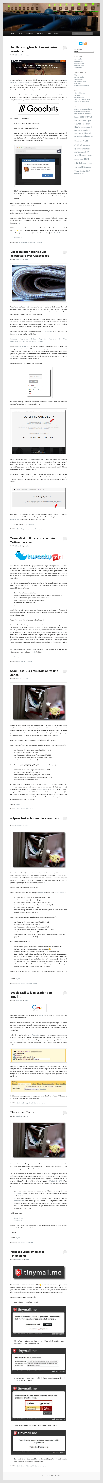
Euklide (33, 339)
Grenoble (77, 95)
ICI (19, 223)
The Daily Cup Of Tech (56, 1181)
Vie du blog (78, 171)
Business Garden (79, 77)
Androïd (85, 109)
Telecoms (28, 1466)
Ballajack (13, 339)
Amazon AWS (78, 109)
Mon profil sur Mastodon (81, 85)
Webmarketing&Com (17, 341)
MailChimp (19, 100)
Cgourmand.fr (78, 79)
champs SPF (60, 632)
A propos (20, 33)
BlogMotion (24, 339)
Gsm (76, 124)
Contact (56, 33)
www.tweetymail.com (18, 657)
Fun (87, 116)
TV (80, 168)
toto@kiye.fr (18, 1218)
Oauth (34, 652)
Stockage (83, 155)
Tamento (40, 341)
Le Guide (48, 33)
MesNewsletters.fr (57, 233)
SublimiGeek (78, 67)
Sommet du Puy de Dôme (81, 101)
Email (30, 242)
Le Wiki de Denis (79, 65)
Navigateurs (78, 141)
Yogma (18, 804)
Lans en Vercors (79, 97)
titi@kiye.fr (18, 1220)
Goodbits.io (30, 95)
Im (82, 127)
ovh (84, 145)
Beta (90, 109)
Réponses (39, 242)
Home (12, 33)
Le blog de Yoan (79, 63)
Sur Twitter (80, 159)
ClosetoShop (24, 242)
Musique (90, 136)
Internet (85, 127)
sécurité (23, 808)
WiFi (75, 174)
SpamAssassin (42, 789)
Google (27, 1103)
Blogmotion (77, 75)
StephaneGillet (31, 341)
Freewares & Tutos (58, 339)
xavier (27, 55)
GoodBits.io (18, 238)
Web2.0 (86, 171)
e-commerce (28, 529)
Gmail (22, 1103)
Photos (87, 145)
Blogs (18, 242)
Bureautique (81, 111)
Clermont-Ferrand (79, 93)
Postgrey (53, 789)
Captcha (17, 1380)
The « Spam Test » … (23, 1112)
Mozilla (31, 1103)
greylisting (41, 892)
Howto (77, 127)
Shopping (82, 152)
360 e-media (78, 59)
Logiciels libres (83, 133)
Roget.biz (42, 339)
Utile (33, 242)
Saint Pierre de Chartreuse (82, 99)
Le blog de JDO (78, 61)
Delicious (80, 113)
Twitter (23, 661)
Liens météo (39, 33)
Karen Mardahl (29, 524)
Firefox (82, 117)
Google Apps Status (80, 81)
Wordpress (80, 174)
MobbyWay (77, 83)
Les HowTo (29, 33)
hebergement (84, 124)
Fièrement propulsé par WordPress (51, 1476)
